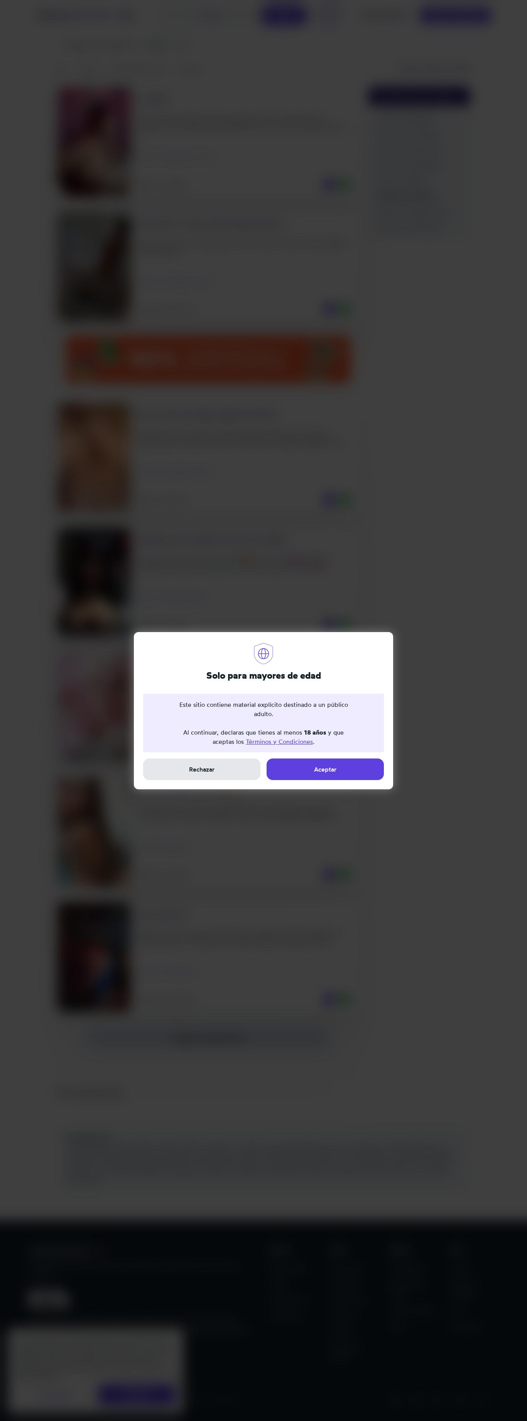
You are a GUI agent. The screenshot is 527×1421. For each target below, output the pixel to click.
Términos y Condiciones (279, 741)
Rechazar (202, 769)
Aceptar (325, 769)
